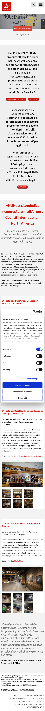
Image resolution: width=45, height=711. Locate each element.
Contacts (14, 695)
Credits (38, 701)
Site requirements (23, 701)
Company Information (32, 695)
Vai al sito (33, 99)
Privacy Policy (35, 698)
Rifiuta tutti (22, 398)
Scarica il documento (16, 99)
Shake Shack (19, 561)
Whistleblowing (34, 707)
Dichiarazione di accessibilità (28, 704)
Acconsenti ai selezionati (22, 391)
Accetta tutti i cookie (22, 385)
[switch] (39, 356)
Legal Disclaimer (17, 698)
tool (32, 9)
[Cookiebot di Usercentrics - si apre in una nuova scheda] (32, 311)
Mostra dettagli (32, 378)
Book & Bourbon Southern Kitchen (27, 456)
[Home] (6, 7)
